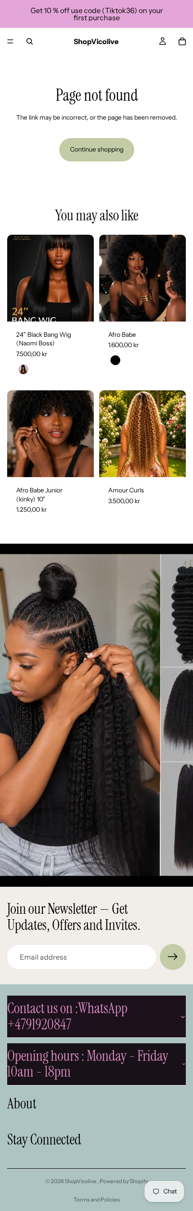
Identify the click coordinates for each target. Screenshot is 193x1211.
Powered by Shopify (124, 1181)
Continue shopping (96, 149)
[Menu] (10, 41)
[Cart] (182, 41)
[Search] (29, 41)
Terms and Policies (97, 1199)
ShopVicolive (81, 1181)
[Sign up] (173, 957)
